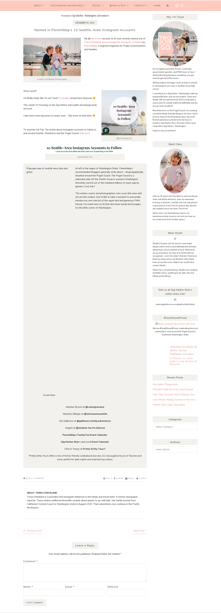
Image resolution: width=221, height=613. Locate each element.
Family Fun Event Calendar (92, 434)
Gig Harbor (77, 15)
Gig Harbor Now (70, 441)
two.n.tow (95, 38)
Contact (139, 5)
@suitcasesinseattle (95, 413)
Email (70, 586)
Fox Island (187, 346)
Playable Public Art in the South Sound (173, 389)
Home (157, 5)
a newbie (64, 98)
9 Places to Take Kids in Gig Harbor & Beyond (183, 361)
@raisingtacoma (94, 407)
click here (84, 133)
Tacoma (182, 350)
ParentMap (90, 45)
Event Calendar (100, 441)
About (38, 5)
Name (28, 586)
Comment (30, 561)
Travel (96, 5)
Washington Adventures (67, 5)
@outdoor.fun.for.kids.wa (90, 427)
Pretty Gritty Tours (93, 448)
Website (112, 586)
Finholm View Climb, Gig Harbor (169, 404)
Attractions (175, 346)
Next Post (139, 530)
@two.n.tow (118, 5)
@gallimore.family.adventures (94, 420)
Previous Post (34, 530)
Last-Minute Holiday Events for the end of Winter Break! (175, 399)
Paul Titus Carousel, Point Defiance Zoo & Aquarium (175, 394)
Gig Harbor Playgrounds (165, 384)
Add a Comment (35, 478)
